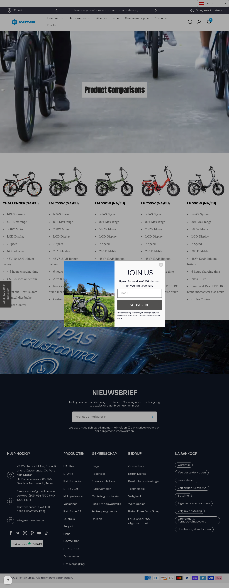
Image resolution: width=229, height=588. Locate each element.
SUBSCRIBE (139, 305)
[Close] (161, 265)
